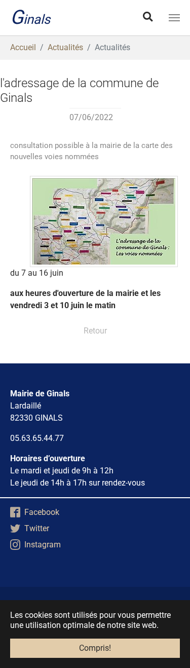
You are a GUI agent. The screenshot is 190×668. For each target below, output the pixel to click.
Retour (95, 331)
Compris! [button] (95, 648)
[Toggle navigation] (174, 17)
